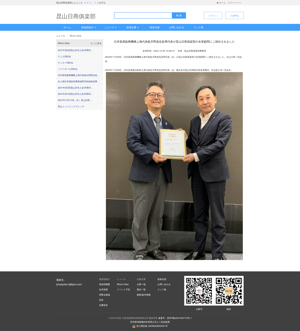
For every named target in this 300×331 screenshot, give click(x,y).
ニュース (109, 27)
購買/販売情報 (144, 294)
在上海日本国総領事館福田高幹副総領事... (78, 81)
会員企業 (131, 27)
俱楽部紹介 (87, 27)
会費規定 (103, 304)
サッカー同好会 (65, 62)
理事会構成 (104, 294)
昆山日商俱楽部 (76, 16)
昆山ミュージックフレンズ (71, 106)
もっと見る (96, 43)
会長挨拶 (103, 289)
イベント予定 (123, 289)
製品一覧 (141, 289)
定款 (101, 299)
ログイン (88, 2)
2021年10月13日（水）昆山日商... (75, 100)
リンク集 (198, 27)
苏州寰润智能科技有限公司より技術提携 (150, 321)
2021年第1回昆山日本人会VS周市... (75, 93)
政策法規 (155, 27)
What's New (75, 35)
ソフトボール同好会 (68, 68)
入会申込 (101, 2)
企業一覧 (141, 284)
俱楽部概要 (104, 284)
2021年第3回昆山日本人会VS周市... (75, 87)
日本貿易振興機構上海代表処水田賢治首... (78, 75)
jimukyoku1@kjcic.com (69, 284)
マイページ (235, 2)
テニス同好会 (64, 56)
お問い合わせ (176, 27)
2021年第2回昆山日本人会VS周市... (75, 50)
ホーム (222, 2)
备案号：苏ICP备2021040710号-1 (175, 317)
